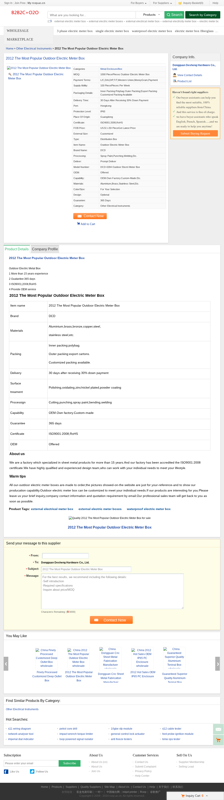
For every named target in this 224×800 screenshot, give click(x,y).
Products (57, 786)
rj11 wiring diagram (19, 728)
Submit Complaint (145, 766)
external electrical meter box (142, 21)
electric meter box (210, 21)
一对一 (99, 791)
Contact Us (141, 762)
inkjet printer (129, 791)
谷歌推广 (155, 791)
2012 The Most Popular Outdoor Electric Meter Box (45, 58)
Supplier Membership (191, 762)
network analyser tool (20, 733)
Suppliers (71, 786)
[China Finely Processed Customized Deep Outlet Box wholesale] (47, 658)
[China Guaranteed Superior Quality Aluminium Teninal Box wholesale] (174, 659)
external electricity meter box (179, 21)
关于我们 (164, 786)
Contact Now (94, 216)
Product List (184, 81)
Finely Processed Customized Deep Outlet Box (46, 676)
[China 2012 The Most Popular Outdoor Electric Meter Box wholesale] (78, 658)
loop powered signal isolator (76, 739)
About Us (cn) (99, 762)
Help (215, 3)
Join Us (95, 771)
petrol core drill (68, 728)
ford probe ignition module (178, 733)
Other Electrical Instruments (34, 48)
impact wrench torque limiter (76, 733)
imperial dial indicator (21, 739)
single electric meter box (112, 31)
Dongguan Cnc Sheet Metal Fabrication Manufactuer (111, 678)
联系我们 (178, 786)
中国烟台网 (113, 791)
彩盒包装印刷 (84, 791)
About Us (96, 766)
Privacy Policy (143, 771)
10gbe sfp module (121, 728)
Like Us (14, 771)
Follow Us (42, 771)
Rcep (143, 791)
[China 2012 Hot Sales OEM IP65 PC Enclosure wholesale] (142, 658)
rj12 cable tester (171, 728)
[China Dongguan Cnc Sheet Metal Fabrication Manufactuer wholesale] (110, 659)
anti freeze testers (121, 739)
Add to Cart (88, 223)
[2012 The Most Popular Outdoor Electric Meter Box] (39, 68)
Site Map (109, 786)
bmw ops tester (171, 739)
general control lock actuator (128, 733)
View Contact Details (189, 75)
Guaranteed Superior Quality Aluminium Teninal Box (174, 678)
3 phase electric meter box (75, 31)
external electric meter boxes (106, 21)
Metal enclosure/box (111, 69)
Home (9, 48)
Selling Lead (186, 766)
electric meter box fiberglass (194, 31)
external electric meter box (70, 21)
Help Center (142, 775)
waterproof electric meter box (152, 31)
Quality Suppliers (90, 786)
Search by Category (203, 15)
